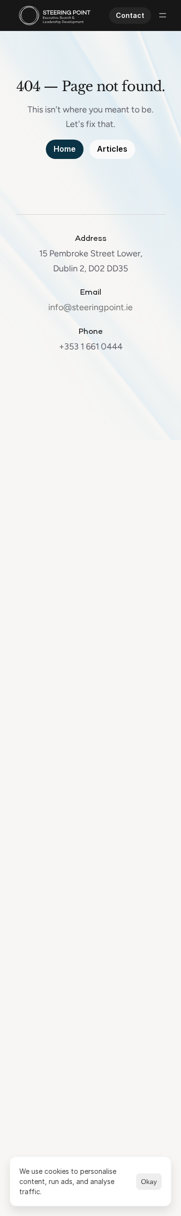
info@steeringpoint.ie (90, 307)
